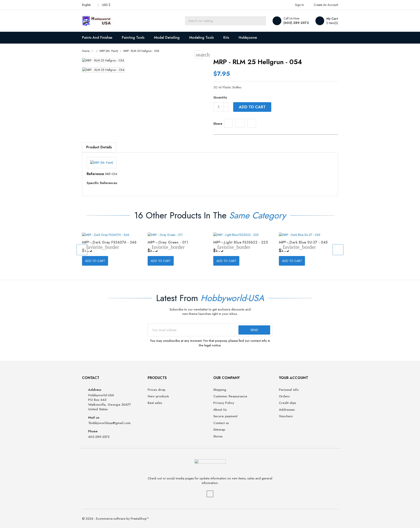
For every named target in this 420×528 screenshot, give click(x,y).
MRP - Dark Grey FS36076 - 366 (109, 242)
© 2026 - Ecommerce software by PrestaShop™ (115, 518)
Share (228, 123)
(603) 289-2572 (296, 22)
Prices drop (156, 390)
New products (158, 396)
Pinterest (251, 123)
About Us (220, 409)
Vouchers (286, 416)
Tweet (240, 123)
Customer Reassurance (230, 396)
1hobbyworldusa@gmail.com (109, 423)
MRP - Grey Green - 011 (168, 242)
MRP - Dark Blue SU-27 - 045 (303, 242)
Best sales (155, 403)
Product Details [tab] (99, 147)
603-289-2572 (99, 437)
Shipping (219, 390)
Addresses (287, 409)
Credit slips (287, 403)
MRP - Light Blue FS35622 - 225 (240, 242)
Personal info (289, 390)
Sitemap (219, 429)
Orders (284, 396)
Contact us (221, 423)
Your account (293, 377)
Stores (217, 436)
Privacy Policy (223, 403)
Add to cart (252, 107)
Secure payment (225, 416)
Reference (95, 174)
